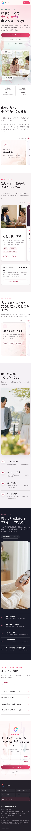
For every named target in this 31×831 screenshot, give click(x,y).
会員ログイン (26, 2)
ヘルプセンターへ (8, 682)
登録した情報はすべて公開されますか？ (15, 704)
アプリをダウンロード (15, 35)
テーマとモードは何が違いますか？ (15, 691)
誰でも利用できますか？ (15, 698)
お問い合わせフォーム (7, 799)
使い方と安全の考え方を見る (10, 256)
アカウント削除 (5, 794)
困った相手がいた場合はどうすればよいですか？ (15, 711)
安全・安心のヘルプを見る (10, 536)
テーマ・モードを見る (15, 39)
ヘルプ (18, 794)
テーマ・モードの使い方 (15, 281)
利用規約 (4, 790)
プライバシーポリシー (22, 790)
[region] (15, 153)
